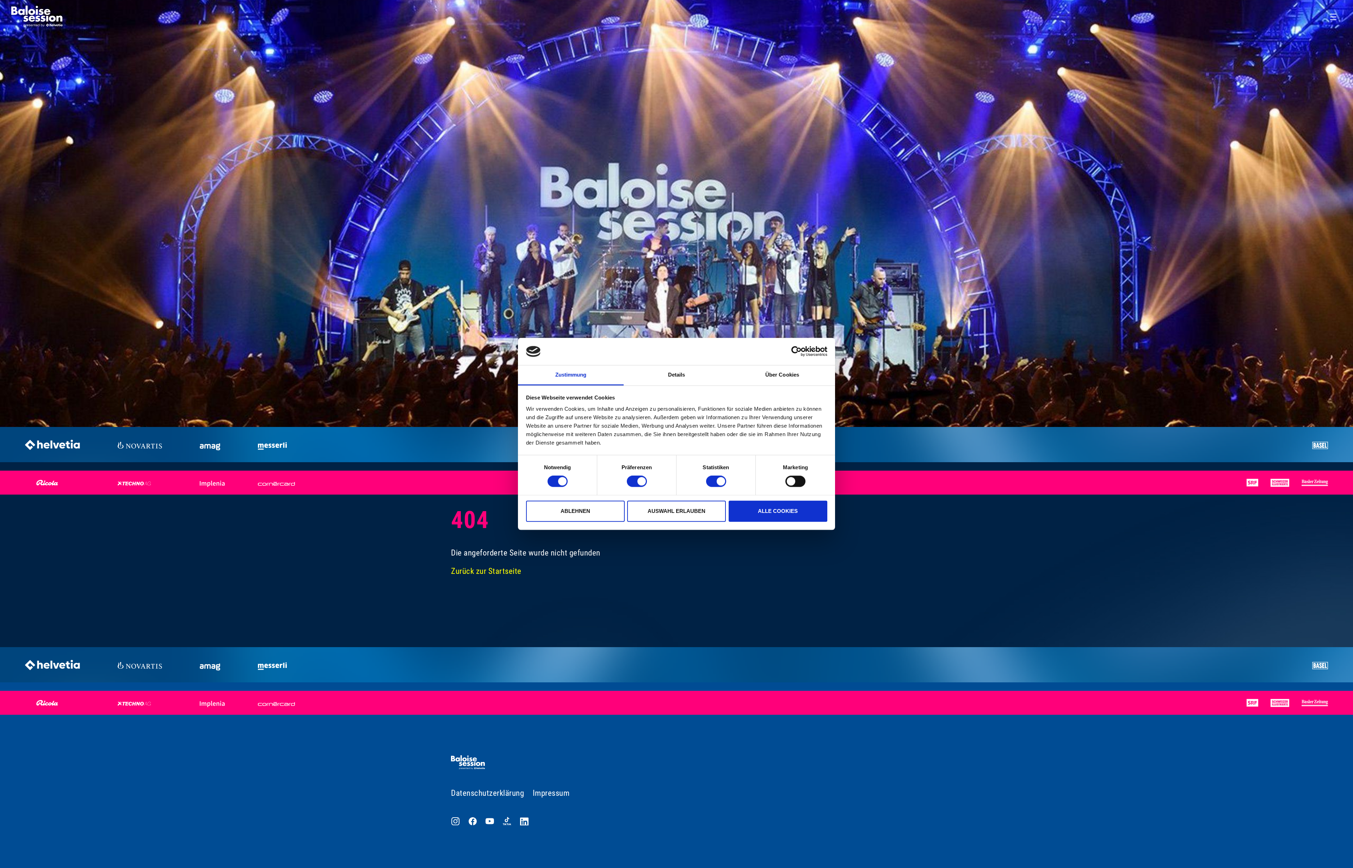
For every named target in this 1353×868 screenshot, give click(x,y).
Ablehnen (575, 511)
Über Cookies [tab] (782, 375)
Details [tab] (676, 375)
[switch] (637, 481)
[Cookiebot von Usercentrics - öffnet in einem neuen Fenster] (796, 351)
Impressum (551, 793)
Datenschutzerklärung (487, 793)
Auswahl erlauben (676, 511)
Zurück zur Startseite (486, 571)
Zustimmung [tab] (571, 375)
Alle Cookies (778, 511)
